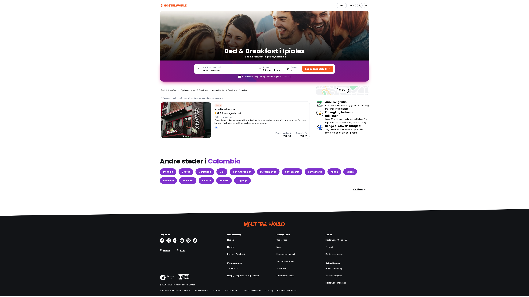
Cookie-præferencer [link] (287, 290)
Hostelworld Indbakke (336, 283)
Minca (334, 171)
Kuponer (217, 290)
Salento (206, 180)
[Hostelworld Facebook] (162, 240)
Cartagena (205, 171)
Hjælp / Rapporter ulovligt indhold (243, 275)
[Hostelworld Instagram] (175, 240)
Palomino (168, 180)
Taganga (242, 180)
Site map (269, 290)
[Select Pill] (360, 5)
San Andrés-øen (242, 171)
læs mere (219, 98)
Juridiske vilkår (201, 290)
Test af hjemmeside (252, 290)
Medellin (168, 171)
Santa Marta (292, 171)
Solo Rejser (281, 268)
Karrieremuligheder (334, 254)
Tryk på (329, 247)
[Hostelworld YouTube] (182, 240)
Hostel (218, 105)
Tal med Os (232, 268)
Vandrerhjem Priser (285, 261)
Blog (278, 247)
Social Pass (281, 240)
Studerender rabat (285, 275)
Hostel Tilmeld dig (334, 268)
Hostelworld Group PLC (336, 240)
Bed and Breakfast (236, 254)
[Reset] (251, 69)
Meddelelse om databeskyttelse (175, 290)
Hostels (230, 240)
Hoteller (231, 247)
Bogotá (186, 171)
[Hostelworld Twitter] (168, 240)
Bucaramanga (268, 171)
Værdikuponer (231, 290)
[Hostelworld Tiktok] (195, 240)
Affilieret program (334, 275)
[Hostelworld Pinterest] (188, 240)
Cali (222, 171)
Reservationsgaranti (285, 254)
